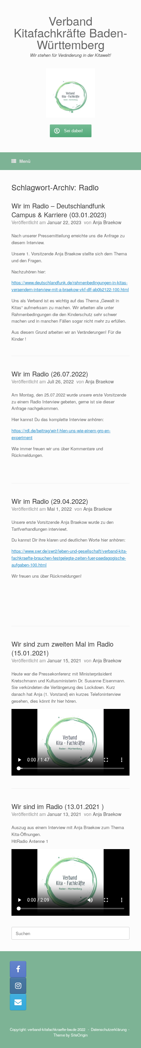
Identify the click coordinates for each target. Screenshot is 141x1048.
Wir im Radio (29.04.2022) (49, 501)
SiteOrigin (79, 1034)
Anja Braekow (107, 222)
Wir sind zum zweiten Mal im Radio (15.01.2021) (62, 648)
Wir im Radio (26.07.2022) (49, 373)
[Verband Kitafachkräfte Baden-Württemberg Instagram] (18, 985)
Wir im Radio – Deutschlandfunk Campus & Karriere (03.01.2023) (59, 210)
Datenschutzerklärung (109, 1029)
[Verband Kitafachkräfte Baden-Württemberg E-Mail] (18, 1002)
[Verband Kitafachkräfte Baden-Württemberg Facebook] (18, 969)
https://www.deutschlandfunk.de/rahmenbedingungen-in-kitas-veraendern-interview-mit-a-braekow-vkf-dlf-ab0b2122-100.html (70, 285)
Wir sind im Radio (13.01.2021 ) (57, 806)
